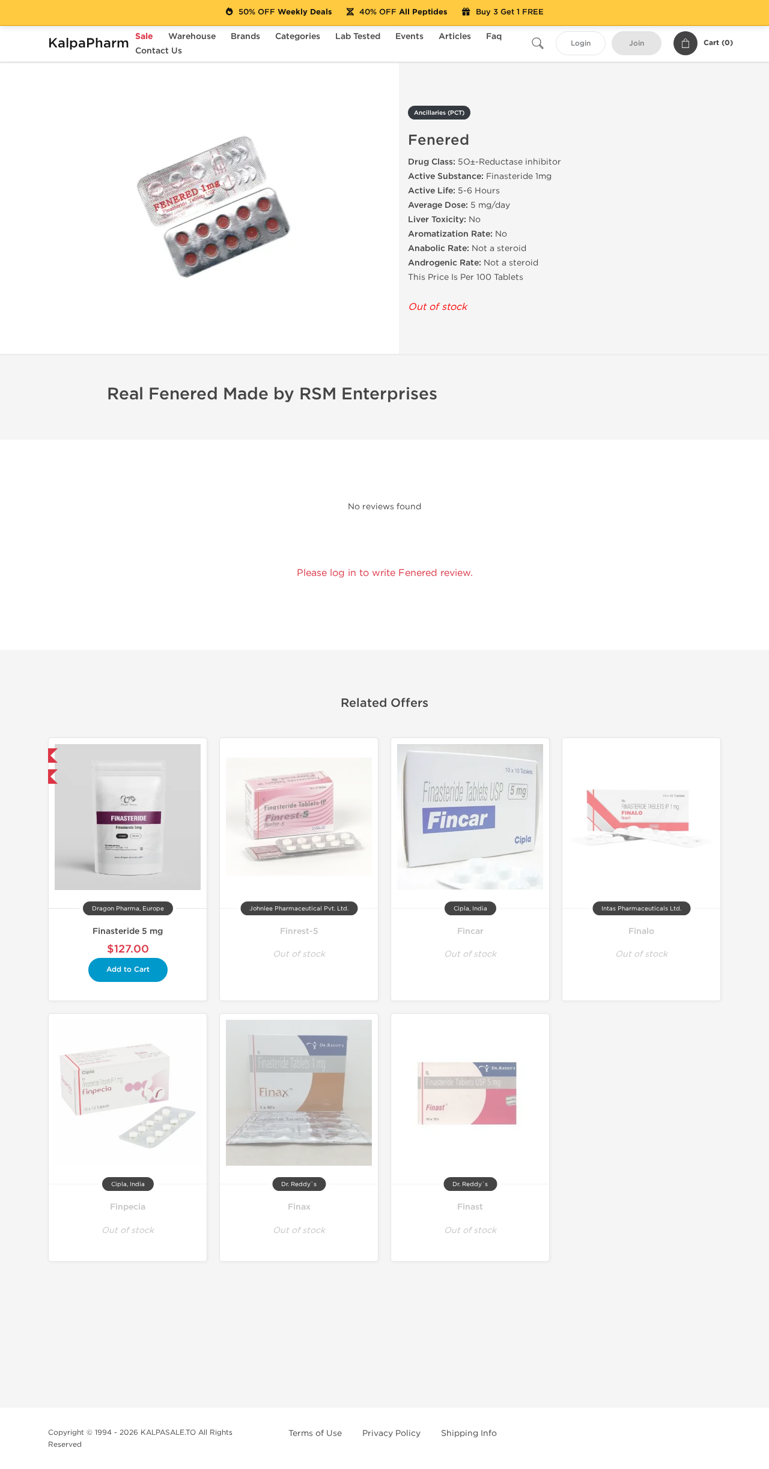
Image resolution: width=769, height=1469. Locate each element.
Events (409, 36)
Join (636, 43)
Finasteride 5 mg (128, 931)
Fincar (470, 931)
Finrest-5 (299, 931)
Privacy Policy (391, 1433)
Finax (299, 1207)
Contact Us (158, 51)
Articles (455, 36)
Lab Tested (357, 36)
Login (581, 43)
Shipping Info (469, 1433)
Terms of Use (315, 1433)
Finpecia (127, 1207)
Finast (470, 1207)
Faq (494, 36)
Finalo (641, 931)
